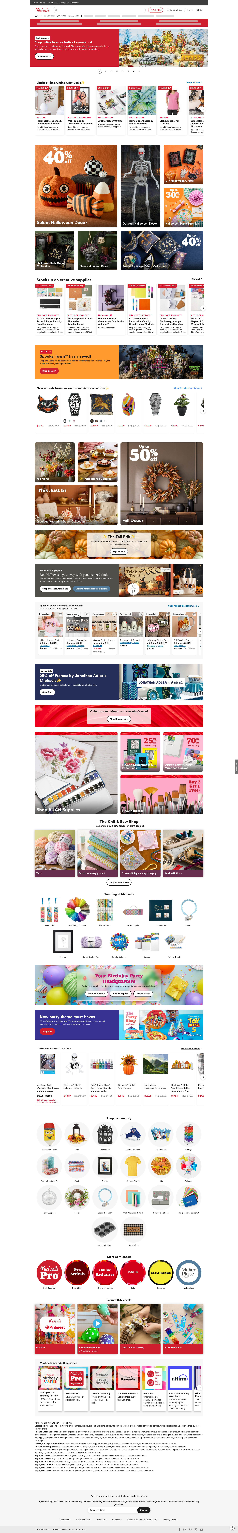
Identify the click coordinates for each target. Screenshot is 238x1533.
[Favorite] (60, 614)
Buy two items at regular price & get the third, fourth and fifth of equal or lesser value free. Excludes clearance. (94, 1470)
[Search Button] (56, 10)
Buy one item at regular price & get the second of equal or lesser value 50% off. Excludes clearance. (91, 1455)
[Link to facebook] (179, 1530)
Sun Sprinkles (180, 646)
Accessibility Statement (77, 1529)
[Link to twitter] (196, 1530)
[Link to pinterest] (190, 1530)
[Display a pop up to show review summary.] (166, 643)
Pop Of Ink (97, 646)
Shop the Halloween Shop (55, 589)
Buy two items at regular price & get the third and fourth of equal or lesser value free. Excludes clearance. (92, 1467)
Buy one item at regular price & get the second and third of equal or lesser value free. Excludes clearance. (91, 1461)
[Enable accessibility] (233, 1528)
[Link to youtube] (201, 1530)
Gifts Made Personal (75, 646)
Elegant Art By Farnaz (129, 643)
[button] (190, 10)
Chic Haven (44, 646)
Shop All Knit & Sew (119, 882)
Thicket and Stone (155, 646)
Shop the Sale (44, 57)
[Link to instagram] (185, 1530)
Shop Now (47, 692)
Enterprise (64, 3)
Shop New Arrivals (119, 719)
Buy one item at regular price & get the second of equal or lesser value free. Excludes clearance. (87, 1458)
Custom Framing (38, 3)
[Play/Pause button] (100, 71)
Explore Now (119, 551)
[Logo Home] (42, 10)
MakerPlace (53, 3)
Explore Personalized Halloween (91, 589)
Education (75, 3)
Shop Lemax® (49, 371)
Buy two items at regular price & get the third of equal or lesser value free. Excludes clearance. (86, 1464)
